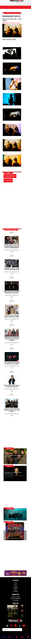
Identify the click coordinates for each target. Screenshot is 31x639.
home (8, 13)
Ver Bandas (15, 600)
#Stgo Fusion (8, 180)
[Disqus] (12, 204)
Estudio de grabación (15, 598)
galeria (15, 13)
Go (26, 629)
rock (12, 13)
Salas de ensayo (15, 597)
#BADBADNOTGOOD (10, 176)
